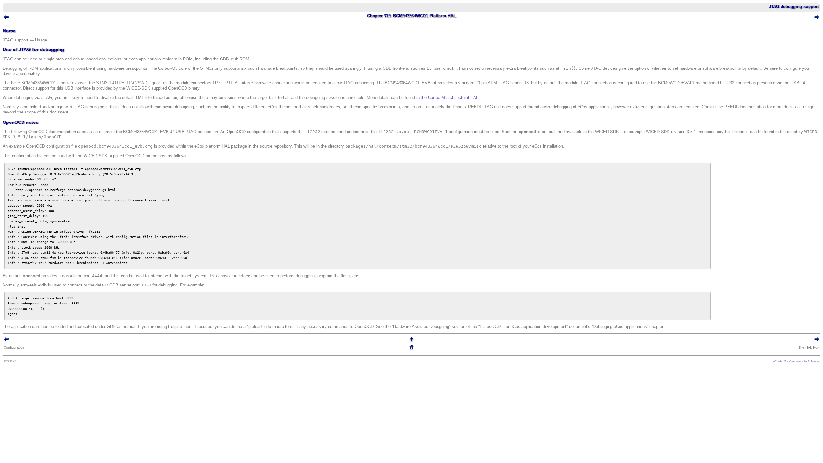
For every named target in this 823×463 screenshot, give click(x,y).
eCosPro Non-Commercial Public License (796, 361)
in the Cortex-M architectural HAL (447, 97)
